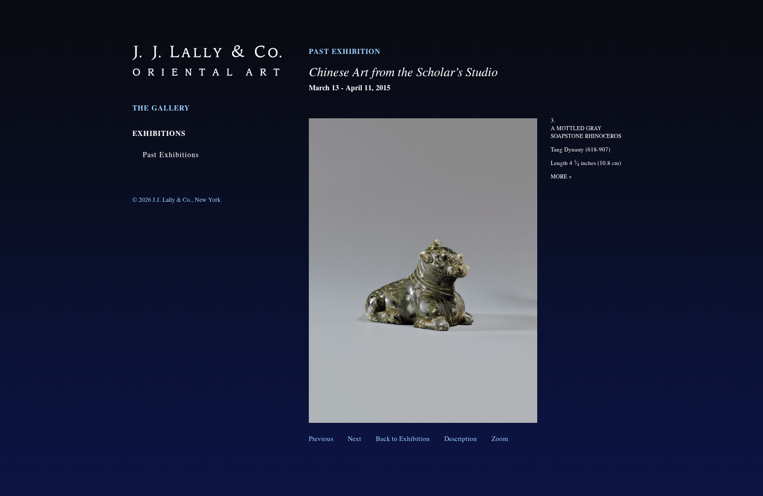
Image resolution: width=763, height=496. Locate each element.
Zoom (500, 438)
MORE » (561, 176)
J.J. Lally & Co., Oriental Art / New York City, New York (206, 60)
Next (354, 438)
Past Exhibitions (171, 154)
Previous (321, 438)
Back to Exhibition (403, 438)
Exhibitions (159, 133)
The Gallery (161, 107)
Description (460, 438)
